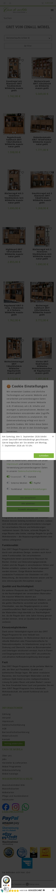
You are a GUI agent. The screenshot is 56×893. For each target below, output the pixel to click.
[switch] (6, 888)
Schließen (44, 455)
